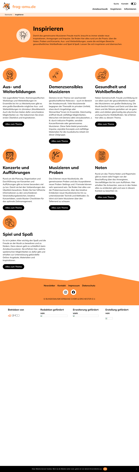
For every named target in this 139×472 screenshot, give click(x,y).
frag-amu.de (24, 6)
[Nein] (136, 469)
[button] (116, 3)
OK (105, 469)
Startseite (8, 15)
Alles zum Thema (13, 124)
